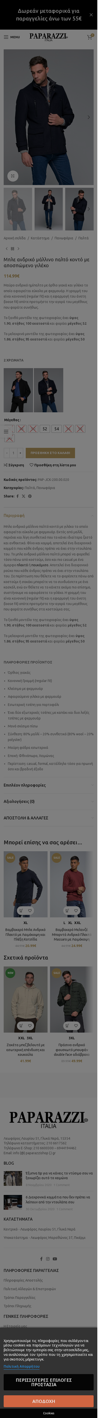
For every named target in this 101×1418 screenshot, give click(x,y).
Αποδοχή (43, 1401)
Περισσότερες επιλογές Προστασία (44, 1382)
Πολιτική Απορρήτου (21, 1366)
